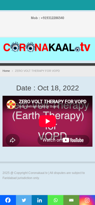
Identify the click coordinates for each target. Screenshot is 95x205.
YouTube (57, 31)
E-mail (65, 31)
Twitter (40, 31)
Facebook (32, 31)
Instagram (49, 31)
